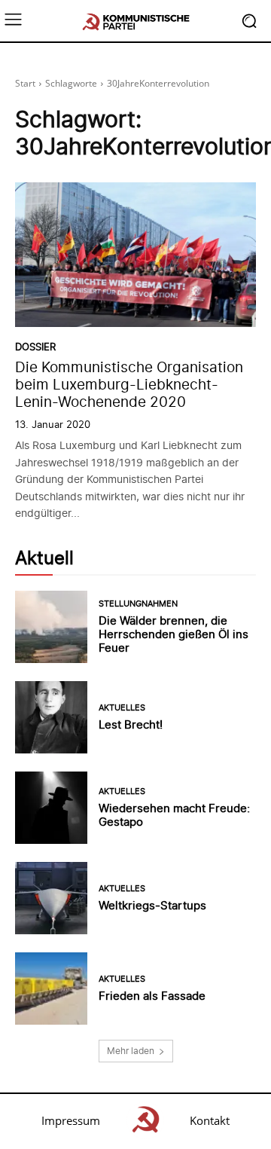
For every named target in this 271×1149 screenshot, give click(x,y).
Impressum (70, 1120)
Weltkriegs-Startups (152, 905)
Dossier (35, 347)
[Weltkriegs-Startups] (51, 898)
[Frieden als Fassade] (51, 988)
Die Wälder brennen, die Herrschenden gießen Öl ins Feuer (173, 634)
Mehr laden (130, 1050)
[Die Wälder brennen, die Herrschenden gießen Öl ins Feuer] (51, 627)
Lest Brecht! (131, 724)
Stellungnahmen (138, 604)
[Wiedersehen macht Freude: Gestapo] (51, 808)
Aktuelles (122, 708)
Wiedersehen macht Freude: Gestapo (174, 815)
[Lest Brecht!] (51, 717)
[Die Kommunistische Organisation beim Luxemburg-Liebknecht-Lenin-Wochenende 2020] (135, 254)
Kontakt (210, 1120)
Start (25, 83)
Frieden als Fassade (152, 996)
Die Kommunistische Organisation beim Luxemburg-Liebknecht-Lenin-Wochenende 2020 (129, 385)
